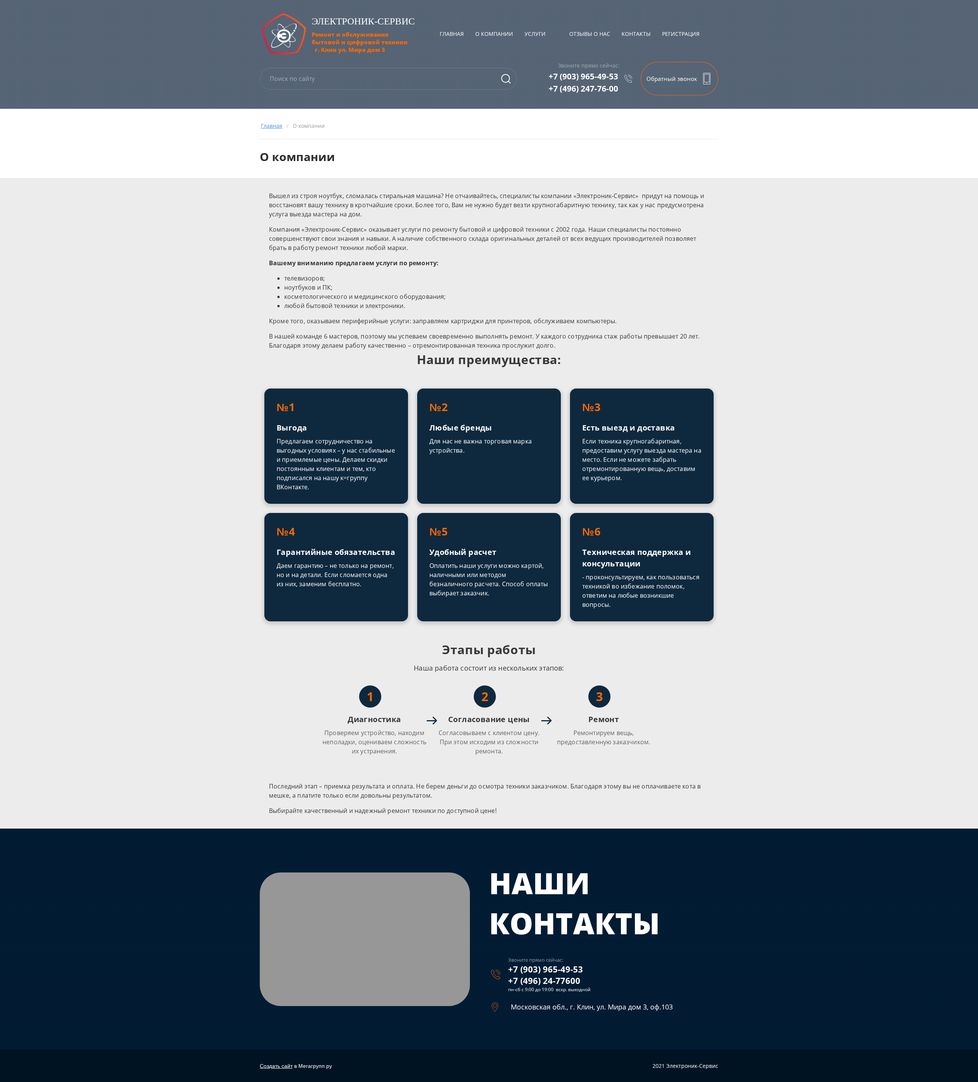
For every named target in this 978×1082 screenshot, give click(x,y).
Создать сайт (276, 1066)
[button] (679, 78)
